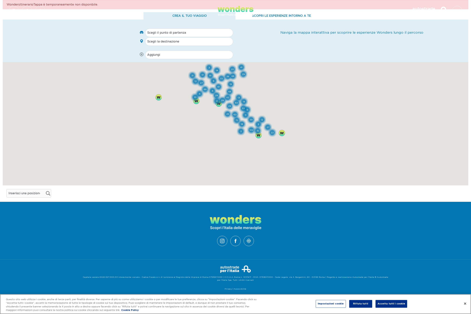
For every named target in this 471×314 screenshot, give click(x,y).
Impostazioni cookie (331, 304)
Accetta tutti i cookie (391, 304)
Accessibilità (240, 289)
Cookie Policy (130, 310)
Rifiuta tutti (360, 304)
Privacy (228, 289)
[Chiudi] (465, 303)
